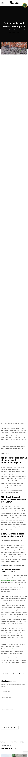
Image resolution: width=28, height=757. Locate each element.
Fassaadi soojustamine (14, 32)
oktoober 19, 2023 (18, 29)
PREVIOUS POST (5, 674)
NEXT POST (22, 673)
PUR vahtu (14, 649)
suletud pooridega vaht (7, 580)
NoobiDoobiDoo (8, 29)
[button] (2, 3)
